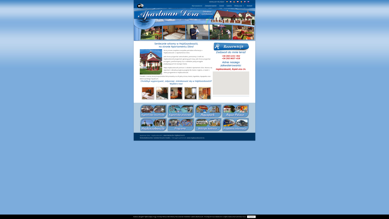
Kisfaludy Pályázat (216, 2)
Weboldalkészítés (146, 138)
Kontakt (249, 6)
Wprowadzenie (197, 6)
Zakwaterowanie (210, 6)
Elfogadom (251, 216)
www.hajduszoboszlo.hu (195, 138)
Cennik (221, 6)
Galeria (229, 6)
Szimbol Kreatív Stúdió (162, 138)
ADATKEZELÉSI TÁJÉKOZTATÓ (174, 135)
